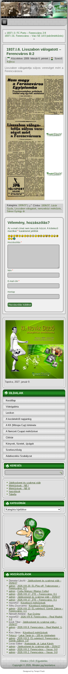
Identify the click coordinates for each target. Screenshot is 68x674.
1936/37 (22, 205)
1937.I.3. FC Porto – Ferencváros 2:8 (26, 33)
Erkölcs (24, 661)
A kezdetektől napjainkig (18, 419)
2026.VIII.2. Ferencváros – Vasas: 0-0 (37, 649)
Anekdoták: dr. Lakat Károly (39, 643)
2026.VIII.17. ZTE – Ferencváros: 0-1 (37, 594)
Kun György (34, 613)
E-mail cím (13, 281)
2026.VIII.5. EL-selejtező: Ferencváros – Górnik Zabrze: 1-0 (34, 639)
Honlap (11, 292)
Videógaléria (12, 406)
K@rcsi (11, 61)
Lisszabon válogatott (25, 208)
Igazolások (14, 491)
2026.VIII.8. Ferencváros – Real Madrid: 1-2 (36, 617)
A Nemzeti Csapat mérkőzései (22, 431)
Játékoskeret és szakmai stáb (25, 482)
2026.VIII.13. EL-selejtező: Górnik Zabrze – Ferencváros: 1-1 (36, 609)
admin (12, 586)
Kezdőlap (11, 400)
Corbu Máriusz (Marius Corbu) (33, 591)
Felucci (13, 635)
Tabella (12, 494)
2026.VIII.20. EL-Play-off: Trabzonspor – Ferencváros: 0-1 (34, 587)
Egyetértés (42, 661)
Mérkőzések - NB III (19, 488)
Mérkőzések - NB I (19, 485)
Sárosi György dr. (16, 211)
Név (10, 270)
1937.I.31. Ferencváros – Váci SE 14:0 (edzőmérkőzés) (34, 35)
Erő (32, 661)
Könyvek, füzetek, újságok (20, 443)
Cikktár (9, 437)
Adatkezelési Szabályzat (19, 456)
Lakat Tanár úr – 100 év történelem (37, 635)
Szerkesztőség (14, 449)
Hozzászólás (15, 242)
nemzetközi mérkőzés (49, 208)
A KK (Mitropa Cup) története (21, 425)
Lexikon (10, 412)
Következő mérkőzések (33, 602)
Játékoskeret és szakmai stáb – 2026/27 (35, 581)
